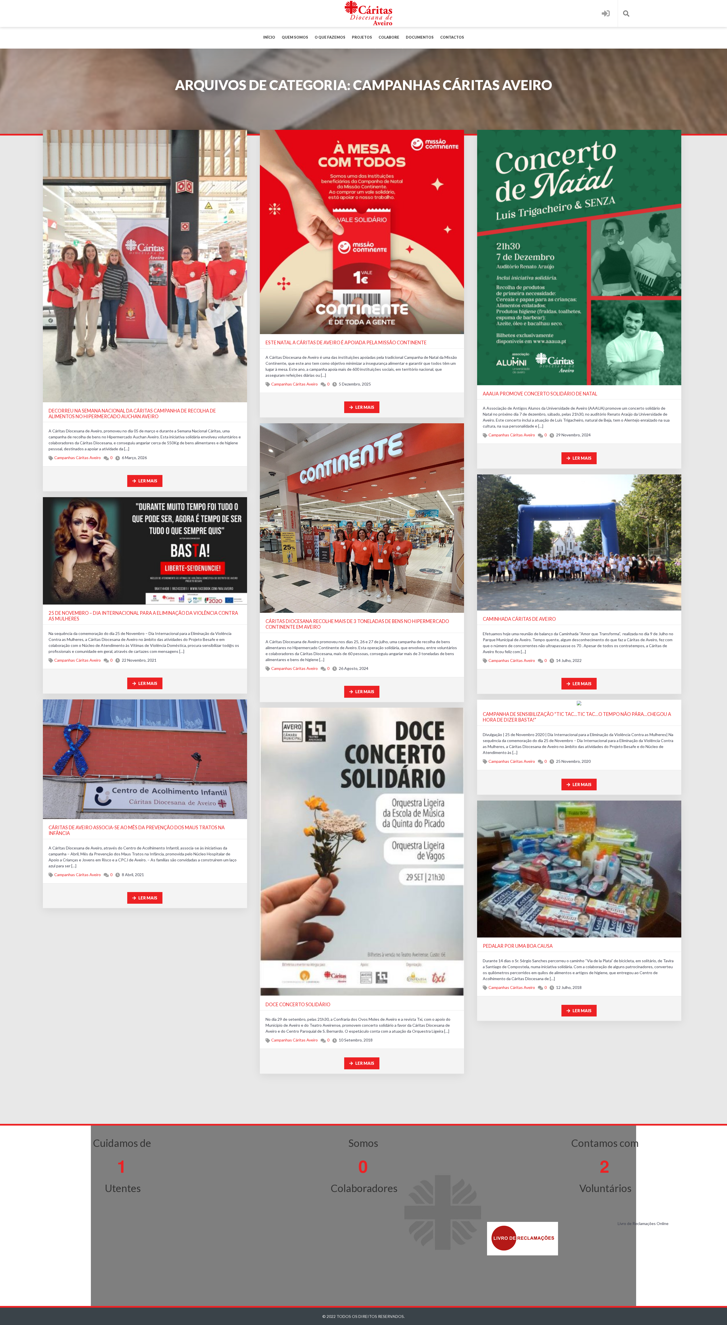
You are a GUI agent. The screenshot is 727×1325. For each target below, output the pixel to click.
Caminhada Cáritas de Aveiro (519, 619)
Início (269, 37)
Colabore (389, 37)
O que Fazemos (330, 37)
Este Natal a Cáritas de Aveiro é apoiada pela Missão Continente (346, 342)
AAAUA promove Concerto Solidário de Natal (540, 393)
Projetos (362, 37)
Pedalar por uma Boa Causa (518, 946)
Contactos (452, 37)
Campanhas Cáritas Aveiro (77, 457)
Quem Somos (295, 37)
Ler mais (147, 480)
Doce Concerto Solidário (298, 1004)
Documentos (420, 37)
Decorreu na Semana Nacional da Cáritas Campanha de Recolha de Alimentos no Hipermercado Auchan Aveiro (132, 413)
